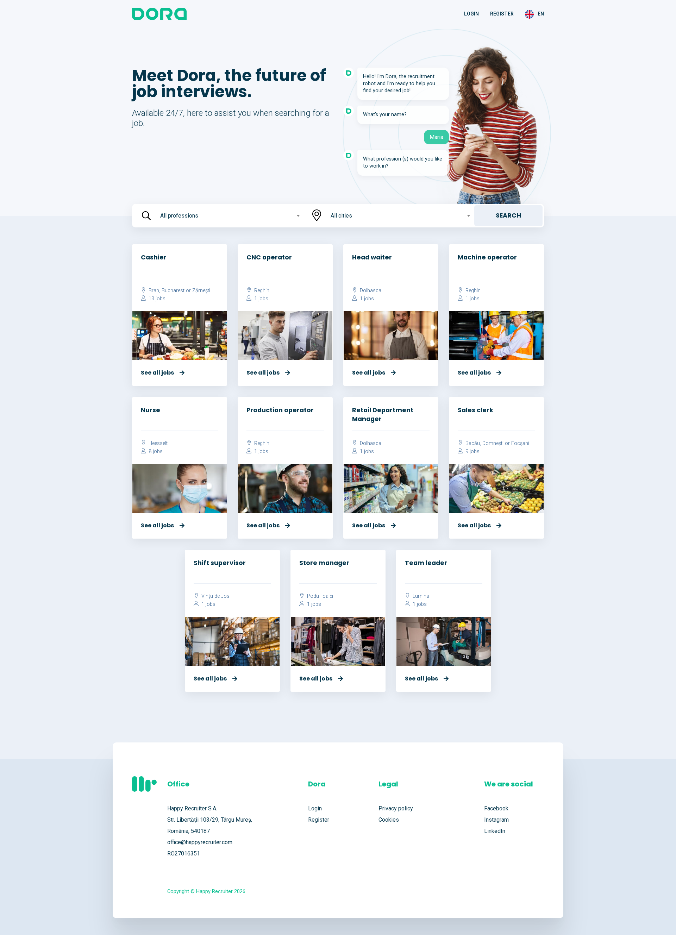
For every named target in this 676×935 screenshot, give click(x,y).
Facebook (496, 808)
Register (502, 14)
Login (471, 14)
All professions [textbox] (179, 215)
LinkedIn (494, 831)
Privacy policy (395, 808)
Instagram (496, 819)
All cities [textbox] (341, 215)
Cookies (388, 819)
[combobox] (229, 215)
